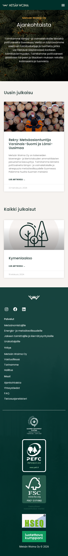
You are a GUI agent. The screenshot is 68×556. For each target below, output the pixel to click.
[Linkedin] (24, 309)
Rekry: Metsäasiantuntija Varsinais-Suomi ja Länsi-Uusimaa (31, 144)
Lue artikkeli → (17, 179)
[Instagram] (6, 309)
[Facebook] (15, 309)
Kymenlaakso (20, 258)
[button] (63, 5)
